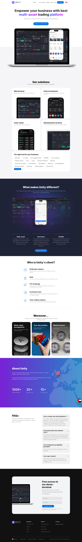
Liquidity (47, 2)
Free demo (60, 2)
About (55, 2)
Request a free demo (41, 250)
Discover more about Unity (41, 23)
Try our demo (17, 169)
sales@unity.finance (60, 524)
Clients (51, 2)
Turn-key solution (42, 2)
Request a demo (48, 506)
